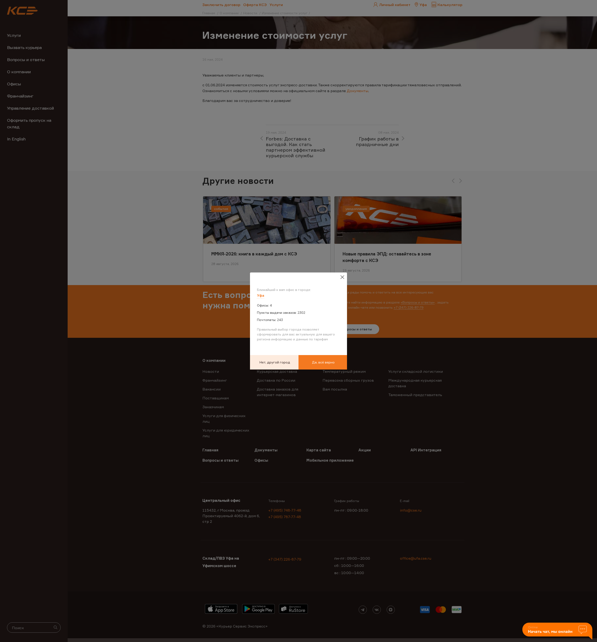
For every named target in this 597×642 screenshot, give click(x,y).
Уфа (260, 295)
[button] (557, 631)
